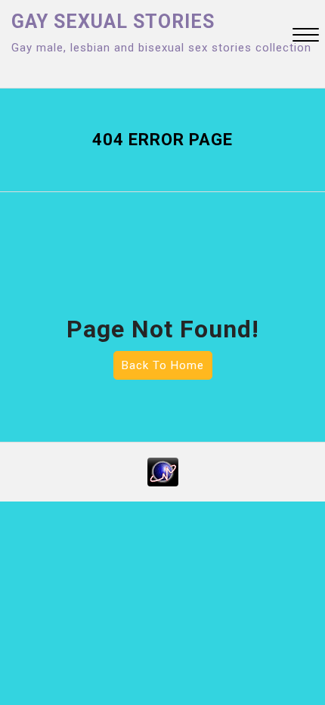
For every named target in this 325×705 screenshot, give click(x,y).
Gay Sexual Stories (113, 22)
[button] (305, 36)
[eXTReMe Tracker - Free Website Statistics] (162, 471)
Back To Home (163, 365)
